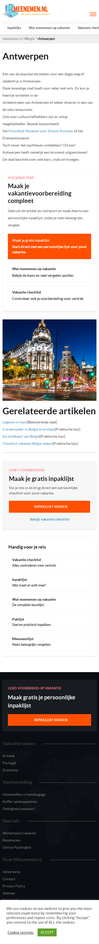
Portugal (9, 763)
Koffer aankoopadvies (20, 802)
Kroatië (8, 756)
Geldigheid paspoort (19, 809)
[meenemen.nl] (27, 10)
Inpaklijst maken (51, 507)
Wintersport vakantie (19, 833)
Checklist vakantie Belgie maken (28, 443)
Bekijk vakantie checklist (49, 519)
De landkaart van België (21, 436)
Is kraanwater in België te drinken (29, 429)
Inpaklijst (14, 28)
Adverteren (12, 872)
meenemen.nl (12, 39)
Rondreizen (12, 840)
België (30, 39)
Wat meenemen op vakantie (49, 28)
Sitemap (9, 893)
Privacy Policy (14, 886)
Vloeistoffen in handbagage (24, 794)
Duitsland (10, 770)
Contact (9, 879)
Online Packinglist (17, 847)
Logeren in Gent (15, 422)
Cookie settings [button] (21, 933)
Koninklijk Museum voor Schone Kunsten (40, 131)
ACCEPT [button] (47, 932)
